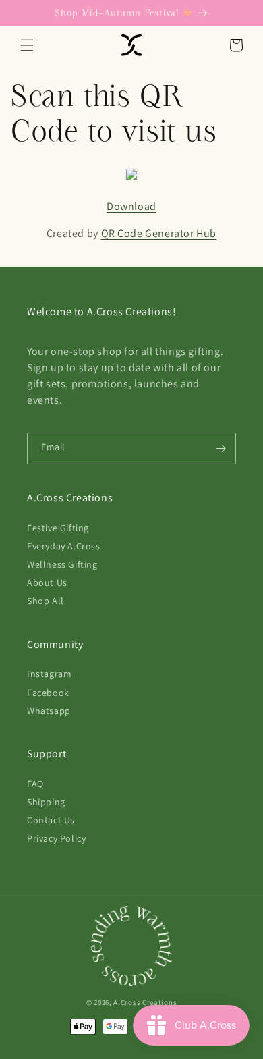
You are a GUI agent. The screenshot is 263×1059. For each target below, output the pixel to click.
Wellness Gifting (62, 564)
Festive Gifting (58, 528)
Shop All (45, 601)
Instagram (49, 674)
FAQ (35, 784)
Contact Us (51, 820)
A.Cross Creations (145, 1002)
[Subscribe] (220, 448)
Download (131, 206)
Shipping (46, 802)
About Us (47, 582)
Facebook (48, 692)
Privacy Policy (56, 838)
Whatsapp (49, 711)
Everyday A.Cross (63, 546)
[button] (27, 45)
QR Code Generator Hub (159, 233)
